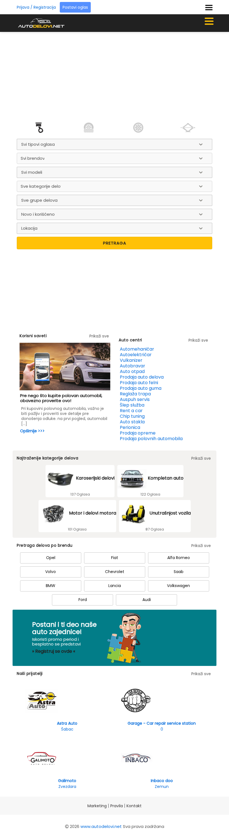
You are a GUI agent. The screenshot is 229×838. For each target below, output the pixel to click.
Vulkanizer (131, 360)
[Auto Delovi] (41, 23)
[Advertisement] (122, 74)
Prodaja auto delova (142, 377)
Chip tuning (132, 416)
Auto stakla (132, 422)
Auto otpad (132, 371)
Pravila (116, 806)
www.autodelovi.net (101, 826)
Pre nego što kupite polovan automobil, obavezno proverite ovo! (61, 398)
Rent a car (131, 410)
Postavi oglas (75, 7)
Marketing (97, 806)
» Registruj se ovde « (53, 651)
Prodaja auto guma (140, 388)
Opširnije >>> (32, 431)
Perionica (130, 427)
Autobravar (132, 366)
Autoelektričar (136, 354)
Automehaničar (137, 349)
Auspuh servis (135, 399)
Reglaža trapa (135, 394)
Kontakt (134, 806)
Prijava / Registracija (36, 7)
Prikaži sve (99, 336)
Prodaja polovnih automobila (151, 438)
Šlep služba (132, 405)
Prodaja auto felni (139, 382)
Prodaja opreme (138, 433)
